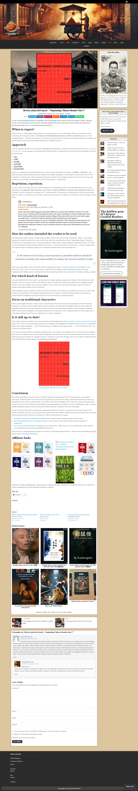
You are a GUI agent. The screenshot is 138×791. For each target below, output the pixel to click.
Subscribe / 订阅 (107, 131)
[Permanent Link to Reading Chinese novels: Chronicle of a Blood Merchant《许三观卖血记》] (54, 546)
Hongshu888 (43, 113)
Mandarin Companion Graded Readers (27, 418)
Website (14, 724)
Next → (67, 618)
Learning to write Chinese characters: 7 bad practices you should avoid (116, 155)
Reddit (57, 116)
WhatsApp (80, 116)
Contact (12, 782)
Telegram (72, 116)
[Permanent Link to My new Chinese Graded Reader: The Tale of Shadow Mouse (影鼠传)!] (82, 546)
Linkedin (64, 116)
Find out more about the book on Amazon (53, 387)
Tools (83, 43)
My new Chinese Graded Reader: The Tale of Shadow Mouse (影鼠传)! (83, 566)
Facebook (40, 116)
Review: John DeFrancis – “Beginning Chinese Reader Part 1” (54, 110)
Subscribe (130, 786)
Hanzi (57, 612)
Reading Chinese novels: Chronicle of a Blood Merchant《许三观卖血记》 (54, 566)
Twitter (33, 116)
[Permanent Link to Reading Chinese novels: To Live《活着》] (25, 546)
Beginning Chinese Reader (30, 123)
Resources (75, 43)
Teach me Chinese (16, 761)
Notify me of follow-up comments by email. (28, 734)
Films (90, 43)
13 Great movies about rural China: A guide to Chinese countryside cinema (116, 183)
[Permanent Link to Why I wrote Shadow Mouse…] (54, 587)
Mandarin (69, 612)
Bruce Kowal (24, 636)
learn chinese (62, 612)
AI (109, 43)
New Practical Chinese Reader (24, 426)
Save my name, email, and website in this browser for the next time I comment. (41, 731)
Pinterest (49, 116)
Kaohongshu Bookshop (29, 434)
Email (14, 718)
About (122, 43)
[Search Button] (127, 2)
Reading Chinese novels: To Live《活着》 (25, 565)
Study (61, 43)
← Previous (26, 618)
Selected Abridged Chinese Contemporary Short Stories (34, 421)
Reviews (104, 43)
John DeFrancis (17, 133)
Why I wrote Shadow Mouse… (54, 606)
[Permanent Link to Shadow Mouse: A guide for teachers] (82, 584)
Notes (115, 43)
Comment (16, 688)
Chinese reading (51, 612)
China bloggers (15, 758)
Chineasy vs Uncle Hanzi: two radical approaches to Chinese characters (115, 195)
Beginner (44, 612)
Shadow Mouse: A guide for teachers (82, 601)
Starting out (52, 43)
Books (68, 114)
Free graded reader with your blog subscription (25, 606)
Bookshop (86, 46)
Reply (15, 657)
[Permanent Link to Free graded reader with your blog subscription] (25, 587)
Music (96, 43)
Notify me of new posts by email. (24, 737)
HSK (68, 43)
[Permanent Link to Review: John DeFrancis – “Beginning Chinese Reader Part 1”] (54, 79)
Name (14, 711)
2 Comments (61, 113)
